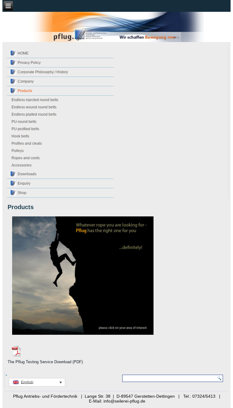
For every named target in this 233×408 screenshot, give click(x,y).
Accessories (22, 165)
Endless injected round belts (35, 100)
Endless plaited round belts (34, 114)
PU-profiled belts (25, 129)
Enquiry (24, 183)
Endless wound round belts (34, 107)
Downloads (27, 174)
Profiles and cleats (27, 143)
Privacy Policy (29, 63)
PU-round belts (24, 122)
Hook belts (20, 136)
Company (26, 81)
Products (25, 91)
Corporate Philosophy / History (43, 72)
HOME (23, 53)
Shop (22, 193)
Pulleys (18, 151)
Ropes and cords (26, 158)
